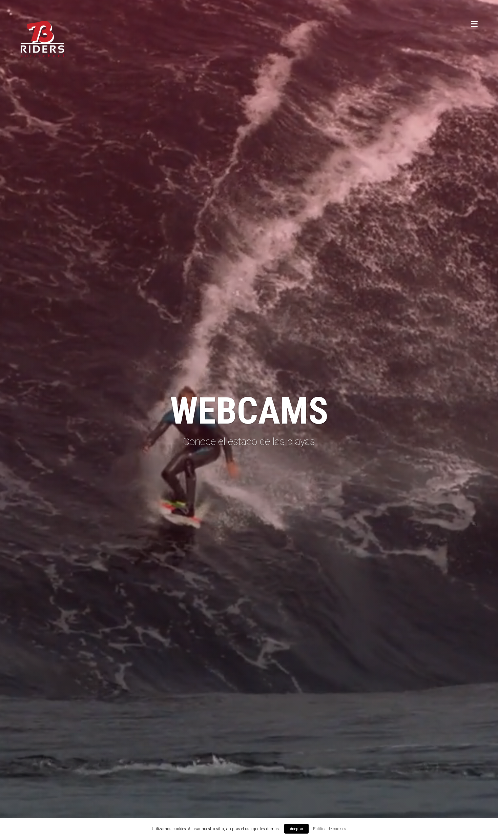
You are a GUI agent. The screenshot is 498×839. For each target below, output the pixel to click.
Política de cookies (329, 828)
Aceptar (296, 828)
